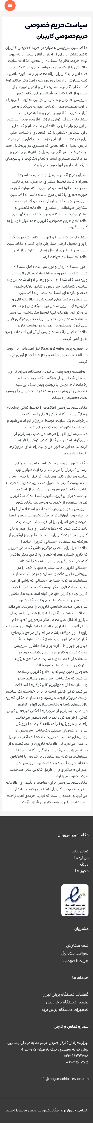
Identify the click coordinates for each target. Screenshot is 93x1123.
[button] (6, 521)
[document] (46, 561)
